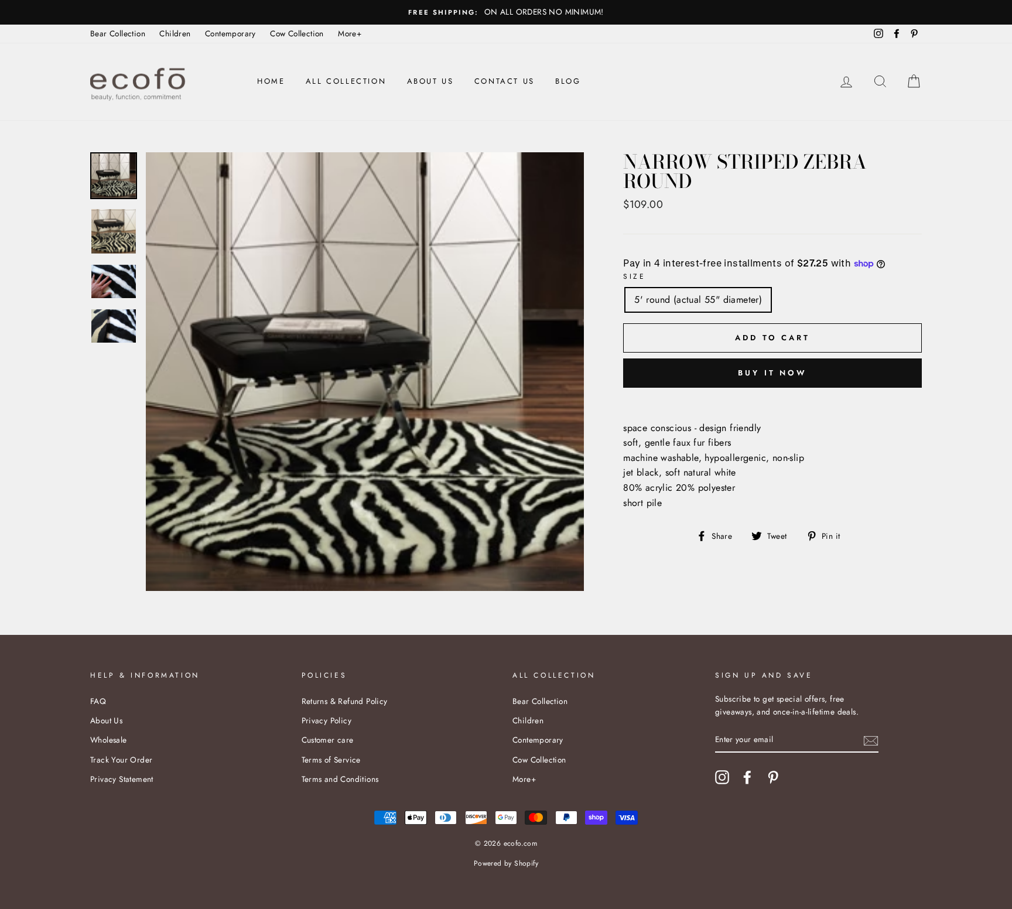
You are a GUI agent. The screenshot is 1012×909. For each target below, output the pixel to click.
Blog (567, 81)
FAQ (98, 701)
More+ (349, 33)
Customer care (328, 740)
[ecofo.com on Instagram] (722, 777)
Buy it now (772, 372)
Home (271, 81)
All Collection (346, 81)
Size (634, 276)
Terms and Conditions (340, 779)
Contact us (504, 81)
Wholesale (108, 740)
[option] (506, 12)
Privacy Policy (327, 720)
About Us (430, 81)
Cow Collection (297, 33)
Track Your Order (121, 760)
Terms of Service (331, 760)
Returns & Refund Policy (345, 701)
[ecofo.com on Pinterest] (773, 777)
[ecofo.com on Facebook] (747, 777)
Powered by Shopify (506, 863)
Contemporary (230, 33)
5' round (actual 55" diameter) (698, 299)
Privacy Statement (121, 779)
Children (174, 33)
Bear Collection (117, 33)
